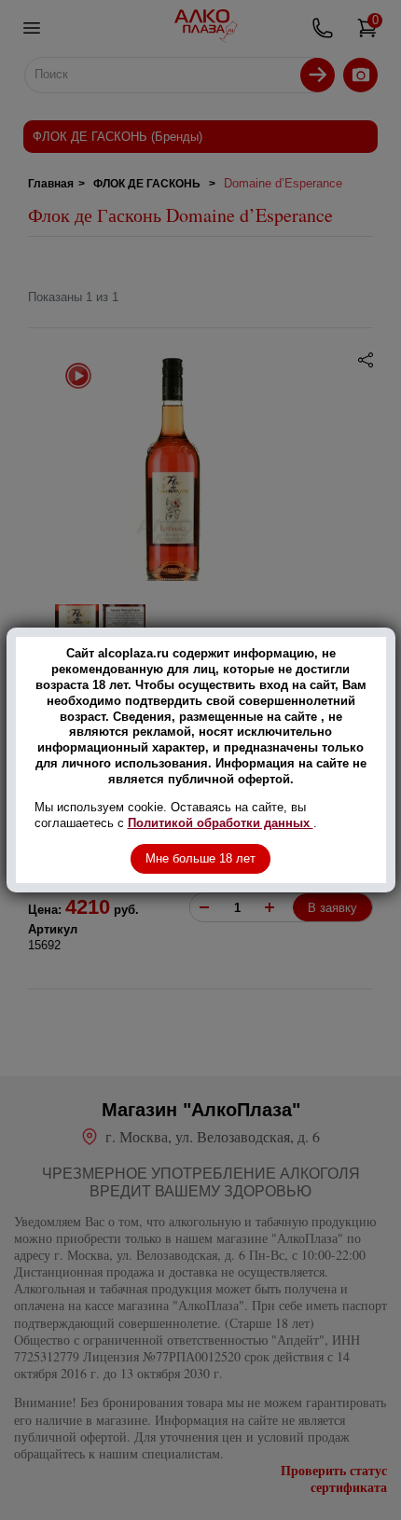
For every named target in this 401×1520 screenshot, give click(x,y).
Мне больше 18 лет (200, 858)
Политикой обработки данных (220, 823)
